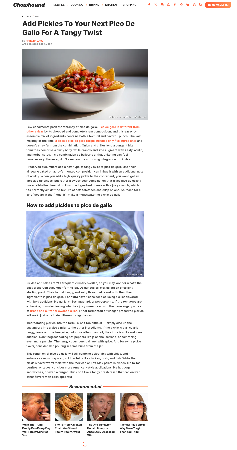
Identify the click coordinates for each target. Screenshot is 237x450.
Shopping (129, 4)
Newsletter (220, 4)
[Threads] (168, 6)
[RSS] (201, 6)
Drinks (94, 4)
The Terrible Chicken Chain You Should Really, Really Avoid (68, 428)
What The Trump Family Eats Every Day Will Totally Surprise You (36, 430)
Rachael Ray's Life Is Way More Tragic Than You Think (132, 428)
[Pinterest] (181, 6)
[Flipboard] (175, 6)
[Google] (194, 6)
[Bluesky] (188, 6)
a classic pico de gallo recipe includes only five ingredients (95, 140)
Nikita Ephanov (34, 41)
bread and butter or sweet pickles (53, 311)
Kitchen (111, 4)
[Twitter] (156, 6)
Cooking (77, 4)
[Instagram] (162, 6)
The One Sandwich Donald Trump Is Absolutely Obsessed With (101, 430)
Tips (37, 16)
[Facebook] (149, 6)
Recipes (59, 4)
